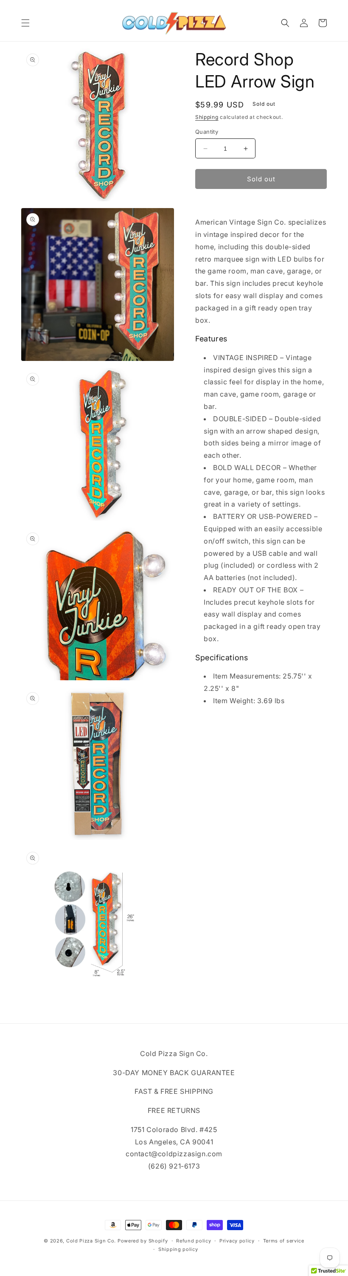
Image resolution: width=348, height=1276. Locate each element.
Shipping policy (178, 1249)
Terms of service (283, 1241)
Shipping (207, 117)
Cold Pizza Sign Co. (91, 1241)
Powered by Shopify (143, 1241)
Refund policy (193, 1241)
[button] (25, 23)
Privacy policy (237, 1241)
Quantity (206, 131)
